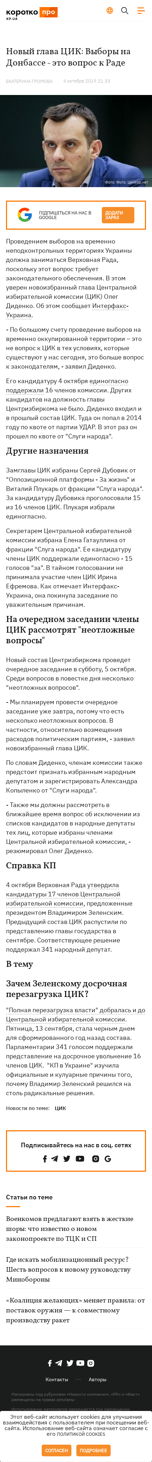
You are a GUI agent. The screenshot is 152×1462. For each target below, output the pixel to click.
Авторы (97, 1379)
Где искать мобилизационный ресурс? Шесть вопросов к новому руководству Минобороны (68, 1270)
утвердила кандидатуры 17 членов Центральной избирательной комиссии (63, 894)
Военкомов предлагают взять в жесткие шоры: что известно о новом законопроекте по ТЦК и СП (69, 1229)
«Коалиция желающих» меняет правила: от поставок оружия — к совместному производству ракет (75, 1311)
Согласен (56, 1450)
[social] (45, 1159)
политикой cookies (81, 1434)
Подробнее (93, 1450)
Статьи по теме (29, 1197)
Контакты (57, 1379)
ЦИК (60, 1108)
